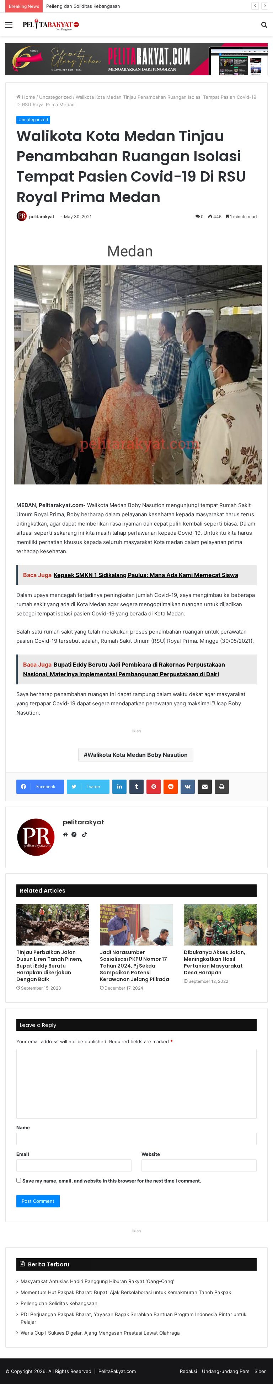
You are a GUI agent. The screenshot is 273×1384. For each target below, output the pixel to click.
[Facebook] (75, 834)
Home (28, 97)
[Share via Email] (205, 787)
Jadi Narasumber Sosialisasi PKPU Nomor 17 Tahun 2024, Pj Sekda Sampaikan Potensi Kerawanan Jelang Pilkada (134, 966)
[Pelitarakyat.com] (55, 24)
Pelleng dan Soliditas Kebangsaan (76, 6)
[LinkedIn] (119, 787)
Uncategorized (55, 97)
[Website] (67, 834)
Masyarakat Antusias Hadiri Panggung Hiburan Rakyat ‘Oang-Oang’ (97, 1281)
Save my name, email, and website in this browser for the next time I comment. (111, 1181)
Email (22, 1154)
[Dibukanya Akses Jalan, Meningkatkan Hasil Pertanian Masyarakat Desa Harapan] (220, 924)
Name (23, 1127)
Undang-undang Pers (226, 1371)
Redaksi (188, 1371)
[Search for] (264, 27)
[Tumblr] (136, 787)
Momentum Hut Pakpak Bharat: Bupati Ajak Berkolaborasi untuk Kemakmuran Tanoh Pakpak (126, 1292)
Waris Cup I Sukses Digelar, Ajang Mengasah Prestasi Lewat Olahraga (100, 1333)
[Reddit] (171, 787)
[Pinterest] (153, 787)
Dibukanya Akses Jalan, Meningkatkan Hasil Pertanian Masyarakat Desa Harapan (214, 962)
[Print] (222, 787)
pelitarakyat (41, 216)
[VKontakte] (188, 787)
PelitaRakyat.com (117, 1371)
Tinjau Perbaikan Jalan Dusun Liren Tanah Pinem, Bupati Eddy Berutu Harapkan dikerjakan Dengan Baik (49, 966)
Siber (260, 1371)
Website (150, 1154)
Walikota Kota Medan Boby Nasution (137, 754)
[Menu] (8, 27)
